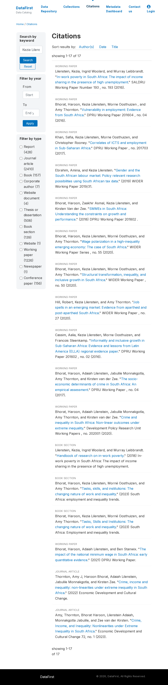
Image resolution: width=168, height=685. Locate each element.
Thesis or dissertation (32, 215)
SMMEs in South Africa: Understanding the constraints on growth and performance (91, 214)
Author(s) (86, 47)
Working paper (30, 254)
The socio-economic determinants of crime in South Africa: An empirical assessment (96, 384)
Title (114, 47)
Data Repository (49, 9)
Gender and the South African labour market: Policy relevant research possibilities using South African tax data (97, 175)
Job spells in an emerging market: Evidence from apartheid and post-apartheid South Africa (100, 307)
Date (102, 47)
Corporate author (32, 183)
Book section (29, 231)
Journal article (30, 163)
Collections (71, 6)
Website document (31, 198)
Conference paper (33, 280)
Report (29, 149)
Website (32, 243)
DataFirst (24, 8)
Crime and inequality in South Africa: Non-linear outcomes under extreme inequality (97, 422)
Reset (28, 66)
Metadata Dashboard (114, 9)
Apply (30, 123)
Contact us (134, 9)
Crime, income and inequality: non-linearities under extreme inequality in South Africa (101, 587)
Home (20, 24)
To (25, 105)
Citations (93, 6)
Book (32, 175)
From (27, 87)
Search (28, 60)
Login (151, 11)
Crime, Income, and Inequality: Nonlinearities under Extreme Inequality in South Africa (98, 625)
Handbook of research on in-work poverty (90, 456)
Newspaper (33, 269)
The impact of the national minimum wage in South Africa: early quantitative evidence (101, 554)
